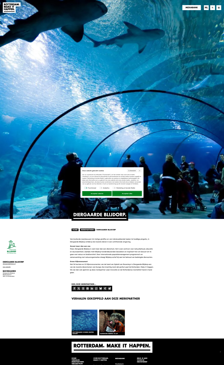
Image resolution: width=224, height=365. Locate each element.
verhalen (76, 360)
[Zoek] (212, 7)
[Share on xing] (105, 288)
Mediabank (119, 364)
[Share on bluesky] (100, 288)
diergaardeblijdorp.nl (9, 264)
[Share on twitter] (78, 288)
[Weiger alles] (140, 170)
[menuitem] (192, 7)
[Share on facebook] (74, 288)
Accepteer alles (127, 193)
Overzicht (133, 170)
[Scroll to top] (220, 352)
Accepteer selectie (97, 193)
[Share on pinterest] (87, 288)
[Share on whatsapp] (96, 288)
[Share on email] (109, 288)
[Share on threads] (83, 288)
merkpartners (78, 362)
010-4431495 (6, 267)
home (74, 358)
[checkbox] (89, 188)
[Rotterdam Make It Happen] (12, 7)
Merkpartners (87, 230)
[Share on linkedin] (92, 288)
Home (75, 230)
